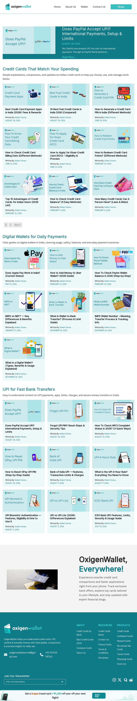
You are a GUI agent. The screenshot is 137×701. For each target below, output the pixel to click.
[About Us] (81, 653)
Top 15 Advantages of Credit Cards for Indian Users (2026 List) (21, 202)
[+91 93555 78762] (50, 655)
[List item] (114, 680)
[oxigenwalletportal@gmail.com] (20, 655)
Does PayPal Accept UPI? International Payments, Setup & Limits (92, 33)
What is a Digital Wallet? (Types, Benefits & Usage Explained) (20, 365)
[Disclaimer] (103, 657)
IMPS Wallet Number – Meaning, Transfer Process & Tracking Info (113, 319)
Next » (17, 224)
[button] (99, 696)
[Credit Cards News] (106, 632)
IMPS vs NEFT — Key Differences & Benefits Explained (18, 319)
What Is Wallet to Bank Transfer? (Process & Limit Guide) (65, 319)
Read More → (69, 57)
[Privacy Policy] (105, 644)
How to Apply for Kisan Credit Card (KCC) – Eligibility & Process (67, 155)
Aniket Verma (20, 117)
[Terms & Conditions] (106, 651)
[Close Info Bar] (134, 693)
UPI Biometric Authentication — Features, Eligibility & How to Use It (23, 518)
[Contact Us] (103, 639)
